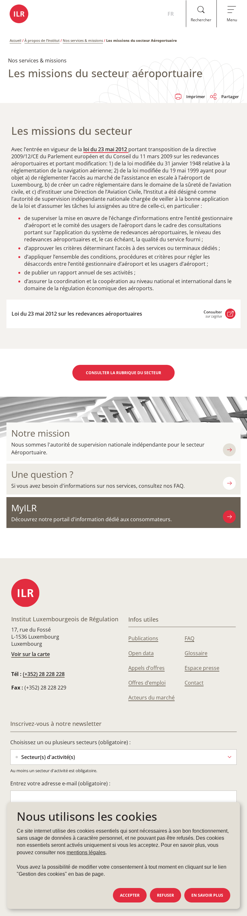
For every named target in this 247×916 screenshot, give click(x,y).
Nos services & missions (83, 40)
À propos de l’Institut (41, 40)
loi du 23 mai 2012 (105, 149)
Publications (143, 638)
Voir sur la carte (30, 654)
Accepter (130, 895)
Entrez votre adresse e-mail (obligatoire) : (60, 783)
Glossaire (196, 653)
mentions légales (86, 852)
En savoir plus (207, 895)
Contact (194, 682)
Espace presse (202, 667)
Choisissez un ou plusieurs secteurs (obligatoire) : (70, 742)
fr (171, 13)
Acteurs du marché (151, 697)
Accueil (15, 40)
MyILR (24, 508)
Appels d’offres (146, 667)
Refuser (165, 895)
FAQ (189, 638)
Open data (141, 653)
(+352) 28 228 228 (44, 674)
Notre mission (40, 433)
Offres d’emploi (147, 682)
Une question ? (42, 474)
